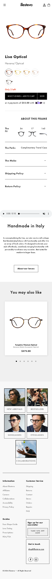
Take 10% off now (37, 532)
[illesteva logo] (26, 5)
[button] (5, 5)
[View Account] (44, 5)
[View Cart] (48, 5)
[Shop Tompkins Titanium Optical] (26, 322)
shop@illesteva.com (36, 549)
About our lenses (26, 268)
